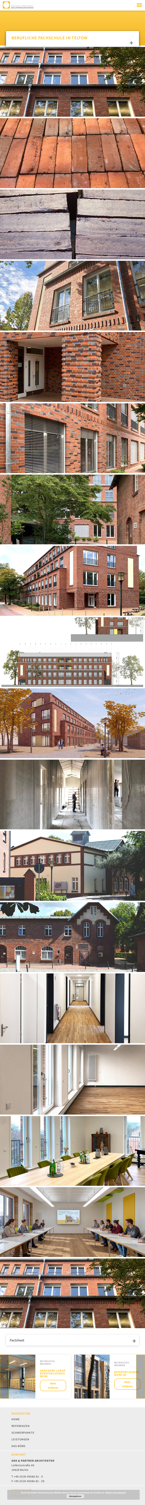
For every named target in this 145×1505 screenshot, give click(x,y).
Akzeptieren (75, 1496)
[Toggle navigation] (139, 5)
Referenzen (20, 1426)
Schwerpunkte (22, 1432)
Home (15, 1419)
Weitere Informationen (115, 1492)
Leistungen (20, 1439)
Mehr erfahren (53, 1385)
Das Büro (18, 1446)
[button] (140, 1377)
